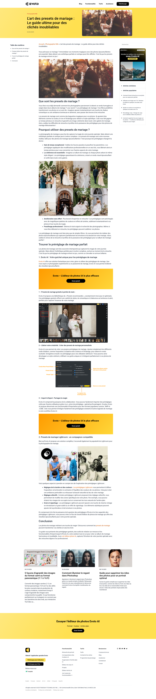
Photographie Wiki (32, 13)
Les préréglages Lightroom (83, 487)
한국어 (43, 681)
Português (54, 681)
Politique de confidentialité (44, 690)
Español (61, 681)
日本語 (48, 681)
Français (33, 681)
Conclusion (15, 60)
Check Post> (29, 605)
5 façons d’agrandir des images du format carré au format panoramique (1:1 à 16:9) (40, 576)
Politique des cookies (58, 690)
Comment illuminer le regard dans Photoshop (76, 574)
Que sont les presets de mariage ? (20, 48)
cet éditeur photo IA (69, 536)
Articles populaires (129, 90)
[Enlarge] (111, 61)
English (27, 681)
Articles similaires (129, 86)
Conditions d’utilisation (31, 690)
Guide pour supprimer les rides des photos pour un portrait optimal (114, 576)
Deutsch (39, 681)
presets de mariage (103, 525)
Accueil (41, 44)
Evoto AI (42, 261)
